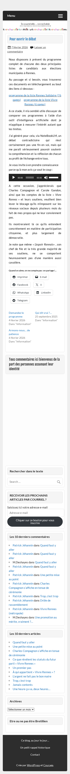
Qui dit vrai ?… (43, 312)
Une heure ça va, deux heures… (31, 689)
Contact (35, 754)
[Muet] (46, 177)
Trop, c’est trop (49, 596)
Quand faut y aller (46, 562)
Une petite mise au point (28, 646)
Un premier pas (22, 667)
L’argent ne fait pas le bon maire (32, 676)
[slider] (54, 177)
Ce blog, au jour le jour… (35, 740)
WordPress (33, 765)
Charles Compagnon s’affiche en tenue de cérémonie (29, 588)
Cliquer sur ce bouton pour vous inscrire (35, 521)
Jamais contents (23, 684)
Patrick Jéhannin (23, 545)
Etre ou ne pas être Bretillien (29, 721)
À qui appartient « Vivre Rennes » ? (34, 672)
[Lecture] (13, 177)
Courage (48, 765)
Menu (11, 15)
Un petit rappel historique (35, 747)
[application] (35, 177)
